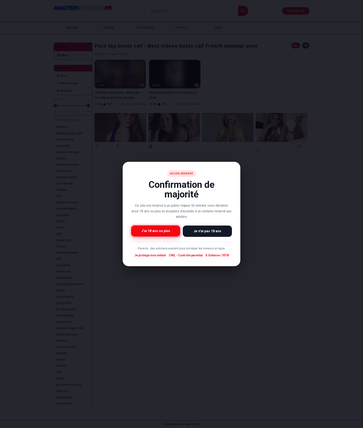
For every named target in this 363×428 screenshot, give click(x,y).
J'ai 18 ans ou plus (155, 231)
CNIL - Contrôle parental (186, 255)
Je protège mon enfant (150, 255)
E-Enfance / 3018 (217, 255)
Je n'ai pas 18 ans (207, 231)
